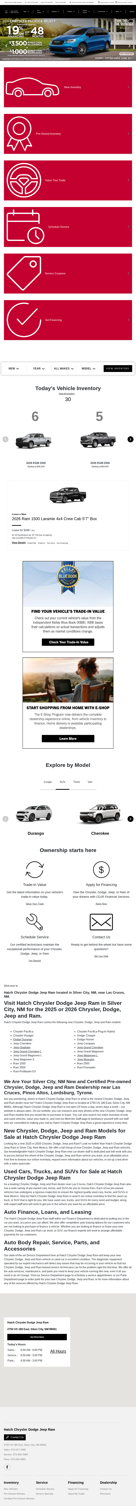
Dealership (108, 1482)
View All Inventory (67, 394)
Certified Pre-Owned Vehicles (19, 1498)
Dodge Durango (22, 1039)
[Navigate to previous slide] (2, 45)
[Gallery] (68, 45)
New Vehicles (11, 1489)
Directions (105, 1493)
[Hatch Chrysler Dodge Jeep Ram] (13, 11)
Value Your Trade (35, 903)
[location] (70, 2)
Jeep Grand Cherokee (90, 1047)
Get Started (35, 960)
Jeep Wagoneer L (87, 1055)
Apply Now (101, 903)
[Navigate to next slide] (133, 45)
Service (42, 1482)
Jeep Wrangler (85, 1059)
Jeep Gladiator (22, 1047)
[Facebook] (7, 1467)
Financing (76, 1482)
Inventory (11, 1482)
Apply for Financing (78, 1489)
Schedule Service (45, 1489)
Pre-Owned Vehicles (14, 1493)
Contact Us (17, 1437)
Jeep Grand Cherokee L (27, 1051)
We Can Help (101, 956)
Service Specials (44, 1493)
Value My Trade (76, 1493)
